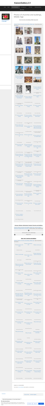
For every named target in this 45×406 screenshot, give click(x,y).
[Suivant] (42, 234)
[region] (22, 403)
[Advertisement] (5, 39)
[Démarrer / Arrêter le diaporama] (28, 230)
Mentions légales (33, 394)
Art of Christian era (15, 7)
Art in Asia (30, 7)
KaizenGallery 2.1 (22, 3)
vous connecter (21, 387)
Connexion (3, 393)
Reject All (35, 403)
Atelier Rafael (22, 9)
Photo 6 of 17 (28, 234)
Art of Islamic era (23, 7)
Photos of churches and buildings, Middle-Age (26, 24)
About (8, 7)
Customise (29, 403)
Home (5, 7)
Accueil (15, 24)
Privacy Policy (26, 394)
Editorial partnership (38, 7)
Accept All (41, 403)
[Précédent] (14, 234)
